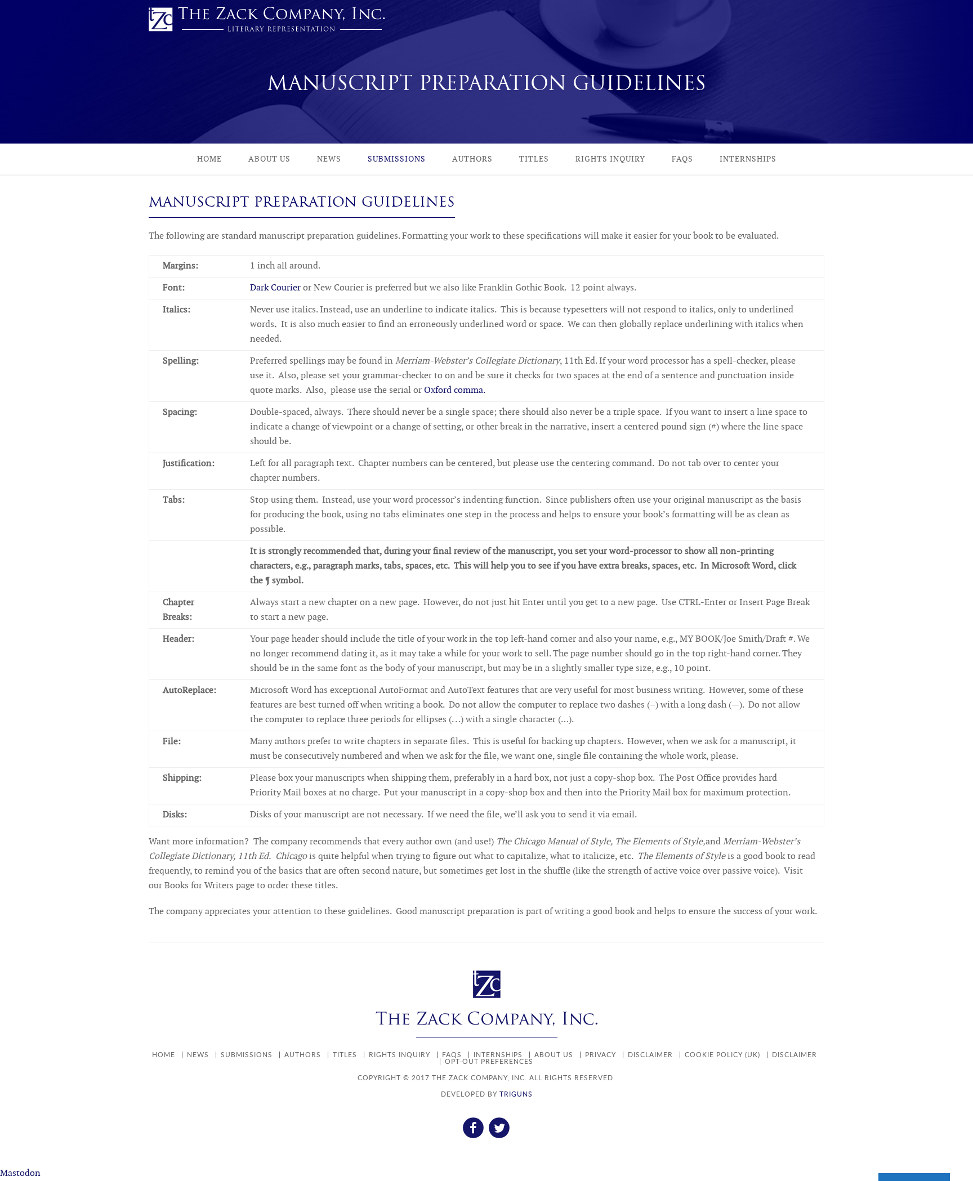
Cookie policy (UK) (722, 1054)
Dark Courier (275, 288)
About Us (269, 159)
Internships (748, 159)
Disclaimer (650, 1054)
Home (209, 159)
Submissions (397, 159)
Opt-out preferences (489, 1061)
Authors (472, 159)
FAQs (682, 159)
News (329, 159)
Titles (534, 159)
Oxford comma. (454, 390)
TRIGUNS (516, 1094)
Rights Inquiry (610, 159)
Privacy (600, 1054)
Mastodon (20, 1173)
